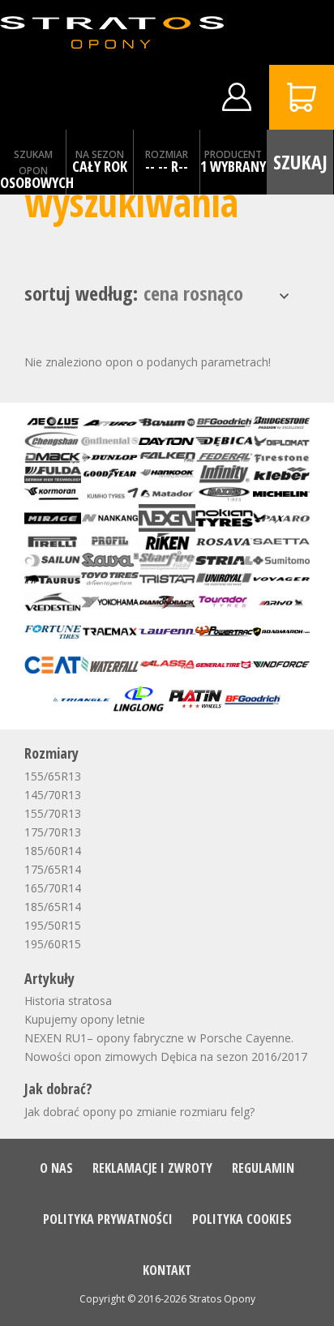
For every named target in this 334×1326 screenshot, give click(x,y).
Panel (236, 97)
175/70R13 (52, 832)
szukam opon (33, 163)
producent (233, 154)
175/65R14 (52, 869)
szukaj (300, 161)
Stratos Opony (222, 1299)
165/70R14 (52, 888)
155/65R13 (52, 776)
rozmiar (166, 154)
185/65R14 (52, 906)
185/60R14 (52, 850)
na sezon (99, 154)
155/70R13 (52, 813)
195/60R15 (52, 944)
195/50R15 (52, 925)
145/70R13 (52, 794)
